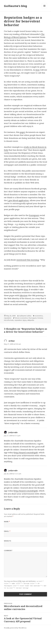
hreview (40, 318)
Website (7, 541)
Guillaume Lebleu (25, 316)
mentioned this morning (27, 260)
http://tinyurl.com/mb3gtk (25, 452)
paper (22, 132)
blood (17, 318)
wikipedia (30, 320)
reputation (7, 318)
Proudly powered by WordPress (15, 628)
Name (7, 522)
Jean (38, 70)
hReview (23, 295)
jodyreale (13, 432)
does (26, 289)
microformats (9, 320)
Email (7, 531)
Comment (8, 550)
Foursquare (34, 215)
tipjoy (25, 320)
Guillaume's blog (15, 6)
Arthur (11, 341)
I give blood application (18, 200)
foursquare (33, 318)
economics (39, 316)
